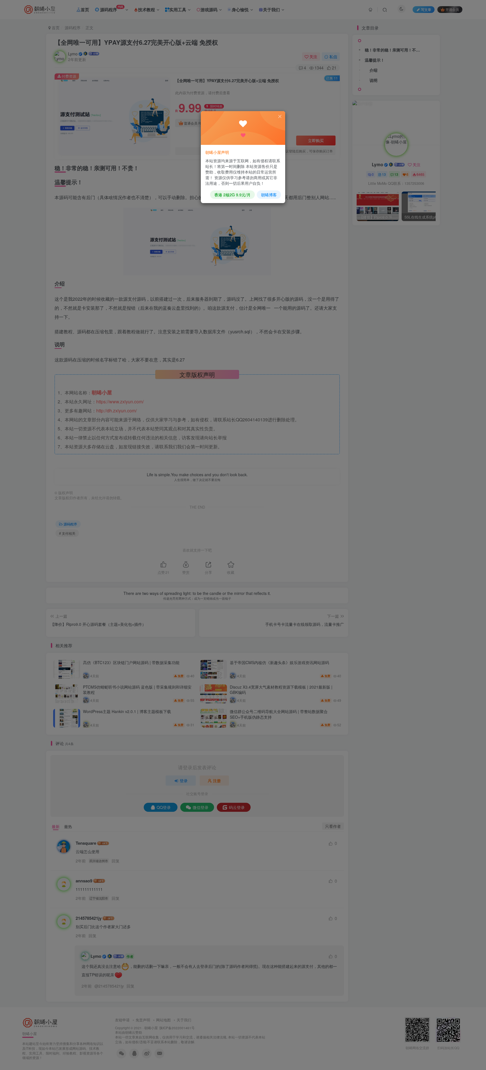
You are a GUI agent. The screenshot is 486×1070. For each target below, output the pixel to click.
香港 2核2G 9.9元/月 (232, 194)
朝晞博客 (269, 194)
